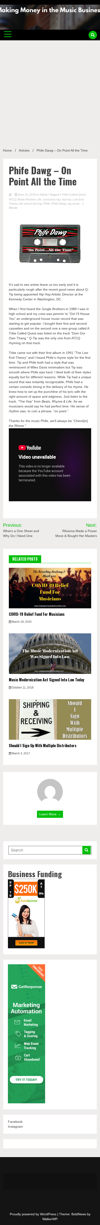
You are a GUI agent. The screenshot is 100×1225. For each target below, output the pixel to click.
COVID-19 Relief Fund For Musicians (37, 614)
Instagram (15, 1126)
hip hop (66, 199)
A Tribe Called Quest (73, 194)
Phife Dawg (58, 203)
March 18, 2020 (21, 621)
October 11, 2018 (22, 687)
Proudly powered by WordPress (33, 1214)
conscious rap (51, 199)
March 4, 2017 (20, 753)
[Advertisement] (50, 92)
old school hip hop (30, 203)
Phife (46, 203)
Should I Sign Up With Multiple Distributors (43, 745)
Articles (44, 194)
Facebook (15, 1121)
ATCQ (12, 199)
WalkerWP (49, 1219)
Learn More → (50, 814)
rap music (73, 203)
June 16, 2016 (27, 194)
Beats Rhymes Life (29, 199)
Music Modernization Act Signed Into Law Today (46, 679)
